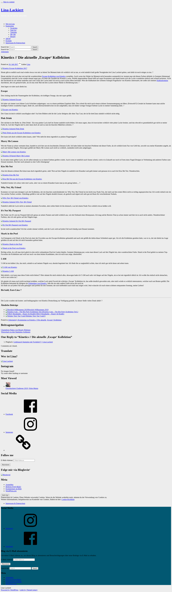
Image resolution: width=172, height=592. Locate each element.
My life (13, 34)
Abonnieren (5, 465)
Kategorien (10, 26)
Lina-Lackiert (12, 10)
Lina (28, 64)
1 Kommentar (38, 320)
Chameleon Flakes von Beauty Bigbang (15, 330)
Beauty (13, 37)
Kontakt (9, 41)
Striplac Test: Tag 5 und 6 (35, 316)
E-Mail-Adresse (7, 460)
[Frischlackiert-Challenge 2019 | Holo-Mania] (8, 386)
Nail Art (13, 30)
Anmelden (9, 485)
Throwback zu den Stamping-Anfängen (15, 332)
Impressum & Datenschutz (15, 43)
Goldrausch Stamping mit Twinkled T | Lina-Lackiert (33, 342)
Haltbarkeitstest (162, 80)
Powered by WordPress (9, 590)
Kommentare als (14, 489)
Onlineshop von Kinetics (37, 283)
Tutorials (13, 32)
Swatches (13, 28)
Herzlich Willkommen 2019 (38, 310)
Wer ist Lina (10, 24)
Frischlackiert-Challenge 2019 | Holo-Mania (22, 388)
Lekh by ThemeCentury (29, 590)
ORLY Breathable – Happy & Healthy (50, 314)
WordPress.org (11, 491)
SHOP (8, 39)
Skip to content (8, 2)
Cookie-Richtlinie (68, 499)
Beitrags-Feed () (13, 487)
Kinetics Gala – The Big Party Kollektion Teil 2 (60, 312)
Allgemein (5, 52)
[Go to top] (2, 2)
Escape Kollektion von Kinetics (54, 76)
